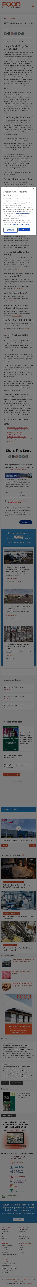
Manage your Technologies (10, 230)
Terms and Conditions (22, 214)
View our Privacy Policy (21, 224)
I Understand (24, 229)
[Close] (34, 189)
